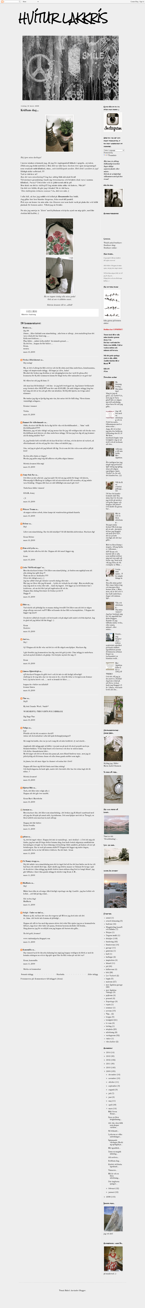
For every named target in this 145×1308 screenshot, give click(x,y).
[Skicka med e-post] (27, 311)
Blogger (82, 1291)
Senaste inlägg (27, 974)
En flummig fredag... (118, 384)
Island (108, 963)
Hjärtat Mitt (28, 788)
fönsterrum (110, 945)
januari (112, 1192)
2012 (108, 1060)
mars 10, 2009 (29, 352)
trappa (108, 1017)
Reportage (110, 1002)
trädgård (109, 1020)
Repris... (118, 634)
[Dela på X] (31, 311)
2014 (108, 1053)
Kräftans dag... (114, 1161)
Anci (24, 639)
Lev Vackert (111, 976)
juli (110, 1094)
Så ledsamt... (113, 1131)
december (113, 1075)
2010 (108, 1068)
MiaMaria (27, 883)
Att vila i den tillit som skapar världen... (115, 1125)
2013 (108, 1056)
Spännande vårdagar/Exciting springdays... (115, 1142)
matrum (109, 982)
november (113, 1078)
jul (107, 966)
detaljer (109, 939)
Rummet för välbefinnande (33, 422)
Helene (25, 524)
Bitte (25, 605)
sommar (109, 1008)
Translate (112, 155)
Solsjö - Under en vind (32, 913)
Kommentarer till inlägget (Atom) (49, 979)
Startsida (60, 974)
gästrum (109, 951)
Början (108, 932)
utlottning (110, 1032)
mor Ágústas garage (114, 985)
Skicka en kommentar (32, 969)
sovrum (109, 1011)
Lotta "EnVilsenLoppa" (32, 568)
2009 (108, 1071)
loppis (108, 979)
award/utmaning (113, 921)
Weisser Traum (29, 509)
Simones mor (59, 202)
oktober (112, 1082)
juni (110, 1097)
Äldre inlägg (93, 974)
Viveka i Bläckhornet (31, 360)
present (109, 999)
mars (111, 1109)
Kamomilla (27, 950)
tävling (109, 1026)
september (113, 1086)
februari (112, 1189)
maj (110, 1101)
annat (108, 918)
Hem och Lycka (29, 548)
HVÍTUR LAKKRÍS (63, 18)
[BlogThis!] (29, 311)
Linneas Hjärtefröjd (31, 671)
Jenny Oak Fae (29, 475)
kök (107, 973)
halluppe (109, 957)
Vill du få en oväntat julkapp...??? (119, 487)
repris (108, 1005)
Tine (24, 698)
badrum (109, 924)
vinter (108, 1039)
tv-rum (109, 1023)
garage (109, 948)
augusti (112, 1090)
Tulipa (25, 728)
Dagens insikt (111, 936)
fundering (32, 314)
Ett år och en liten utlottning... (119, 518)
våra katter (110, 1042)
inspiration (110, 960)
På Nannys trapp (29, 861)
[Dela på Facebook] (34, 311)
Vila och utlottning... (119, 605)
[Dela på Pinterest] (36, 311)
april (111, 1105)
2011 (108, 1064)
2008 (108, 1197)
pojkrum (109, 995)
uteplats (109, 1029)
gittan (25, 837)
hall (107, 954)
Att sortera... (113, 1157)
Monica (26, 328)
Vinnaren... (112, 1170)
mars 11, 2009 (29, 829)
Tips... (108, 1014)
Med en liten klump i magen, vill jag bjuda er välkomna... (114, 547)
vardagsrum (111, 1036)
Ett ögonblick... (114, 1148)
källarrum (110, 969)
